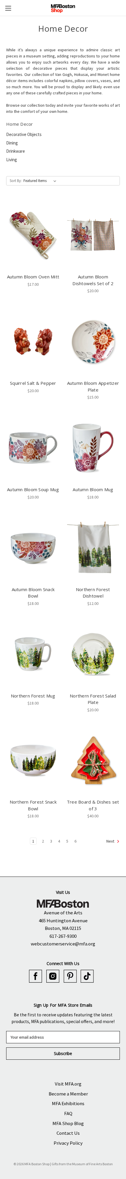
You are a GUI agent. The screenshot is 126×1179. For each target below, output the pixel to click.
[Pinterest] (70, 976)
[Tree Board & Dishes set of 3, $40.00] (93, 760)
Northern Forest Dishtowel (93, 592)
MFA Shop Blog (68, 1123)
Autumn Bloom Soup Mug (33, 489)
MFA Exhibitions (68, 1103)
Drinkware (15, 151)
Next (110, 841)
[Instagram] (52, 976)
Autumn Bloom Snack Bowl (33, 592)
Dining (12, 143)
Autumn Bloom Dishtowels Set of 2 (92, 280)
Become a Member (68, 1093)
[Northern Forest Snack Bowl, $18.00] (33, 760)
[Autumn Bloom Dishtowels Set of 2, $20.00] (93, 235)
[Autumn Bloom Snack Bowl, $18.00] (33, 547)
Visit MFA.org (68, 1084)
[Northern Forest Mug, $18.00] (33, 654)
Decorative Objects (24, 134)
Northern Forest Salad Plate (93, 699)
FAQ (68, 1113)
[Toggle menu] (8, 8)
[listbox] (41, 180)
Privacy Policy (68, 1143)
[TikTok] (87, 976)
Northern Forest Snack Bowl (33, 805)
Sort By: (16, 180)
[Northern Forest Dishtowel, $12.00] (93, 547)
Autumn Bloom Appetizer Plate (93, 386)
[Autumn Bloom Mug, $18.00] (93, 448)
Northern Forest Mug (33, 696)
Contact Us (68, 1133)
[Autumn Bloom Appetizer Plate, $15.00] (93, 341)
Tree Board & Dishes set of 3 (93, 805)
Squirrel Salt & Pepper (33, 383)
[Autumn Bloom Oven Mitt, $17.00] (33, 235)
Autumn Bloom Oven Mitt (33, 277)
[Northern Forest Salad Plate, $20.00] (93, 654)
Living (11, 159)
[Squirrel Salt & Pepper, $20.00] (33, 341)
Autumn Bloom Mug (93, 489)
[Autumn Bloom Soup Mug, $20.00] (33, 448)
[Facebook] (35, 976)
